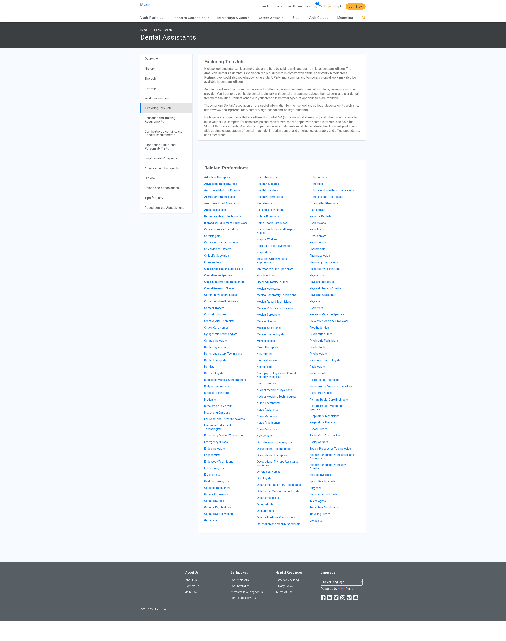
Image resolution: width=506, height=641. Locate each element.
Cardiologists (212, 236)
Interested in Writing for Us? (247, 592)
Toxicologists (318, 501)
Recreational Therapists (324, 379)
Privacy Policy (284, 586)
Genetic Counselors (216, 494)
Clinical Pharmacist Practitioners (224, 281)
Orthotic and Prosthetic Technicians (332, 190)
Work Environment (157, 98)
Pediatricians (318, 222)
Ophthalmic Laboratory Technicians (279, 484)
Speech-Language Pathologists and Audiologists (332, 456)
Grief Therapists (267, 177)
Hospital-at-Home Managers (274, 245)
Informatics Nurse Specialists (275, 269)
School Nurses (318, 429)
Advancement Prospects (162, 168)
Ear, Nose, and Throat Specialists (224, 419)
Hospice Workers (267, 239)
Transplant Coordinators (325, 507)
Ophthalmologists (268, 497)
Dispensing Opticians (217, 412)
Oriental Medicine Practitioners (276, 517)
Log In (338, 6)
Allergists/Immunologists (220, 196)
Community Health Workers (221, 301)
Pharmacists (317, 249)
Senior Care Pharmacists (325, 435)
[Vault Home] (145, 5)
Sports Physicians (321, 474)
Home (144, 30)
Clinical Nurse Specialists (219, 275)
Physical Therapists (322, 281)
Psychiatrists (318, 347)
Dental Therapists (215, 360)
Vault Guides (318, 18)
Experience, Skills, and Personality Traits (160, 146)
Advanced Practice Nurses (220, 183)
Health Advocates (268, 183)
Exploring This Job (158, 108)
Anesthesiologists (215, 209)
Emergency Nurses (216, 442)
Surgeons (316, 488)
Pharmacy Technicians (324, 262)
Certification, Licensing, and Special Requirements (163, 133)
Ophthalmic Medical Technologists (278, 491)
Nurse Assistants (267, 409)
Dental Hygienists (215, 347)
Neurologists (264, 366)
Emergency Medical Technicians (224, 435)
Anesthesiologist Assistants (221, 203)
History (150, 68)
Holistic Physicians (268, 216)
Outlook (150, 178)
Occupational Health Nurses (274, 448)
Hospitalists (264, 252)
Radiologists (317, 366)
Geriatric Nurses (214, 500)
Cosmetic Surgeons (216, 314)
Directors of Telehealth (218, 406)
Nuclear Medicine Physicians (274, 390)
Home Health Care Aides (272, 222)
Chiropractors (212, 262)
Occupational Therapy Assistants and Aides (277, 463)
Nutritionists (264, 435)
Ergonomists (212, 474)
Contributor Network (243, 597)
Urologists (316, 520)
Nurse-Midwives (267, 429)
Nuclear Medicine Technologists (276, 396)
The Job (150, 78)
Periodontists (318, 242)
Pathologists (317, 209)
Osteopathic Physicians (324, 203)
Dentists (209, 366)
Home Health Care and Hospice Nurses (276, 231)
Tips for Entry (154, 198)
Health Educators (267, 190)
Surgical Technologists (324, 494)
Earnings (151, 88)
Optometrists (265, 504)
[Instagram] (343, 598)
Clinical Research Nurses (219, 288)
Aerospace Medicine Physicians (224, 190)
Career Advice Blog (287, 580)
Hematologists (266, 203)
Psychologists (318, 353)
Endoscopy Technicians (218, 461)
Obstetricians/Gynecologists (274, 442)
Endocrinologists (214, 448)
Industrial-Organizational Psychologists (272, 260)
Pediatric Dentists (320, 216)
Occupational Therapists (272, 455)
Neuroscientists (266, 383)
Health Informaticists (270, 196)
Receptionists (318, 373)
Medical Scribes (266, 321)
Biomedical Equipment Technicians (226, 222)
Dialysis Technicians (216, 386)
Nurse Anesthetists (269, 403)
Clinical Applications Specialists (223, 268)
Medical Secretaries (269, 327)
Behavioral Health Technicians (223, 216)
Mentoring (345, 18)
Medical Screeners (268, 314)
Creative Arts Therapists (219, 321)
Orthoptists (317, 183)
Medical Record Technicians (274, 301)
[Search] (364, 18)
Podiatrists (316, 308)
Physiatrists (317, 275)
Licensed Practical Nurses (273, 282)
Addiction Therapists (217, 177)
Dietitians (210, 399)
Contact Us (192, 586)
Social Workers (319, 442)
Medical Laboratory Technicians (276, 295)
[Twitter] (336, 598)
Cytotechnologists (215, 340)
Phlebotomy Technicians (325, 268)
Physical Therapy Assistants (327, 288)
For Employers (272, 6)
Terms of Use (284, 592)
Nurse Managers (267, 416)
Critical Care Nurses (216, 327)
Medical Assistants (268, 288)
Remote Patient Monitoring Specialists (326, 407)
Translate (352, 589)
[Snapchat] (356, 598)
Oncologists (264, 478)
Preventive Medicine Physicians (329, 321)
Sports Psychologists (323, 481)
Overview (151, 59)
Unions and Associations (162, 188)
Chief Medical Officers (217, 249)
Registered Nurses (321, 392)
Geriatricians (212, 520)
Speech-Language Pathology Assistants (328, 466)
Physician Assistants (322, 294)
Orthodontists (318, 177)
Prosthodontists (319, 327)
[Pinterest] (349, 598)
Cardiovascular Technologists (222, 242)
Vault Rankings (151, 18)
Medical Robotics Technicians (275, 308)
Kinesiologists (265, 275)
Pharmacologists (320, 255)
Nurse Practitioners (269, 422)
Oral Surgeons (266, 510)
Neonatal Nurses (267, 360)
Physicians (316, 301)
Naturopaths (264, 353)
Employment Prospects (161, 158)
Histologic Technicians (270, 209)
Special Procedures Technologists (331, 448)
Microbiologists (266, 340)
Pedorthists (317, 229)
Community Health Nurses (220, 294)
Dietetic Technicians (216, 392)
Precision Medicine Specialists (328, 314)
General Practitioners (217, 487)
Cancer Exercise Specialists (221, 229)
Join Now (356, 6)
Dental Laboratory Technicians (223, 353)
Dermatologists (213, 373)
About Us (191, 580)
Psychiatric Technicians (324, 340)
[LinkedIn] (330, 598)
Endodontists (212, 455)
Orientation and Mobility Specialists (278, 523)
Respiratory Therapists (324, 422)
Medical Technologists (270, 334)
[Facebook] (323, 598)
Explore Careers (163, 30)
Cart (322, 6)
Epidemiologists (214, 468)
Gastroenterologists (216, 481)
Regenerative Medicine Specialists (331, 386)
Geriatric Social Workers (219, 513)
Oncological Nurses (268, 471)
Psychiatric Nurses (321, 334)
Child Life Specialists (217, 255)
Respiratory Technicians (324, 416)
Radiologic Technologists (325, 360)
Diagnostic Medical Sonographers (225, 379)
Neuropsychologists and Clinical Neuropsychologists (276, 375)
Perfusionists (318, 236)
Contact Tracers (214, 308)
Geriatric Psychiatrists (217, 507)
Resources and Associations (164, 208)
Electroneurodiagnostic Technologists (218, 427)
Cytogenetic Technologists (220, 334)
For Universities (299, 6)
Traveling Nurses (320, 514)
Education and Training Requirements (160, 119)
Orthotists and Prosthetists (326, 196)
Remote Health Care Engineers (329, 399)
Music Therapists (267, 347)
